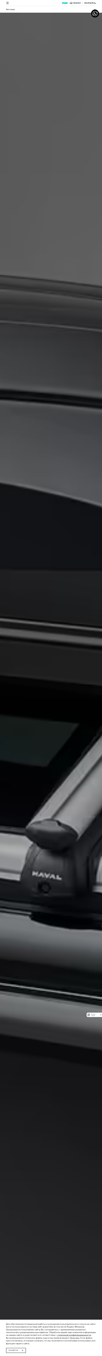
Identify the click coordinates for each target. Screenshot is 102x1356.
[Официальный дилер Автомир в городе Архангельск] (83, 3)
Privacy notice (93, 1014)
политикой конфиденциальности (74, 1335)
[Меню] (7, 2)
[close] (100, 1015)
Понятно (13, 1350)
